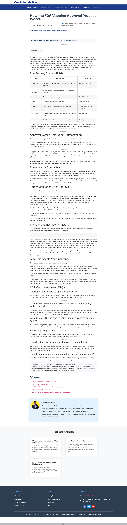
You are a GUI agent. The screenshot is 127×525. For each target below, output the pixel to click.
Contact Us (18, 499)
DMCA (50, 505)
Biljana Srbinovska (50, 40)
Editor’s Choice (19, 505)
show (40, 50)
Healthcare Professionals (60, 7)
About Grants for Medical (22, 496)
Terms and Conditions (54, 499)
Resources (95, 7)
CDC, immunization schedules (41, 389)
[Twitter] (89, 506)
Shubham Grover (73, 23)
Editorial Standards (20, 502)
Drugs (32, 30)
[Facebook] (84, 506)
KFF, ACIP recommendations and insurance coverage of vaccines (51, 392)
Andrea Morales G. (84, 23)
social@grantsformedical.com (91, 495)
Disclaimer (51, 502)
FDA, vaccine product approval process (44, 381)
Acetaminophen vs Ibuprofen (79, 441)
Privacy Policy (52, 496)
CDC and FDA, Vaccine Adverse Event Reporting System (49, 387)
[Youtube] (93, 506)
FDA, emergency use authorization (43, 384)
